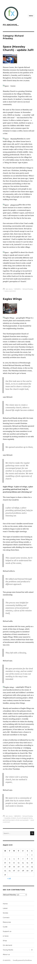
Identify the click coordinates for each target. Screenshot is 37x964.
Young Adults (8, 950)
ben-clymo (9, 289)
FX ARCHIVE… (11, 25)
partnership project (9, 820)
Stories (5, 913)
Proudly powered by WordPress (22, 960)
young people (24, 820)
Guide (5, 927)
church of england (22, 818)
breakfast (7, 818)
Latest (5, 908)
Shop (5, 940)
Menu (31, 15)
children (13, 818)
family (31, 818)
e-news (5, 936)
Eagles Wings (12, 298)
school (17, 820)
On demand (7, 945)
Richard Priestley (28, 289)
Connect (6, 917)
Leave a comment (10, 291)
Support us (7, 931)
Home (5, 904)
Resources (7, 922)
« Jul (9, 878)
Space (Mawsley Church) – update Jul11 (18, 48)
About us (6, 954)
